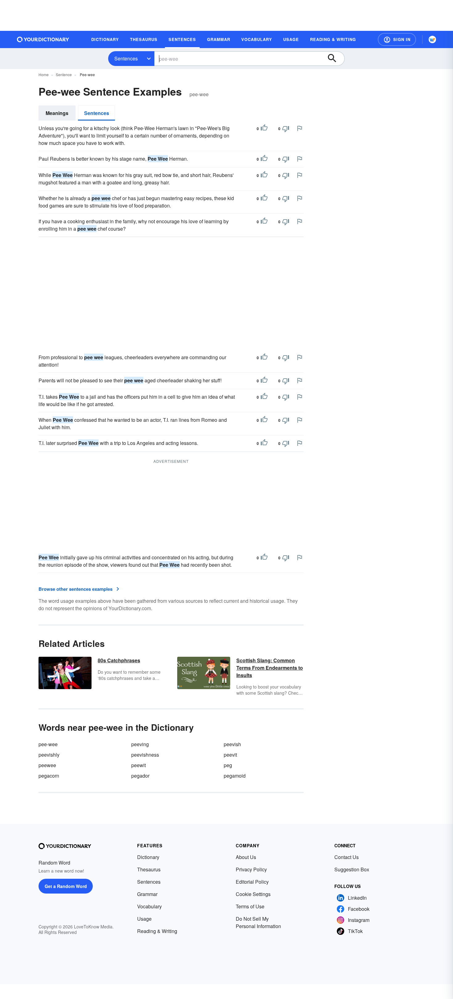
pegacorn (49, 775)
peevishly (49, 754)
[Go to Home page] (43, 39)
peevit (230, 754)
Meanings (57, 113)
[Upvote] (264, 129)
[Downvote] (285, 129)
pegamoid (235, 775)
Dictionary (148, 857)
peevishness (145, 754)
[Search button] (335, 58)
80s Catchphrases (119, 660)
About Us (246, 857)
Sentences (126, 58)
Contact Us (346, 857)
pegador (140, 775)
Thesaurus (149, 869)
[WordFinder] (432, 39)
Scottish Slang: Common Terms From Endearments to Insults (269, 668)
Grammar (147, 894)
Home (44, 74)
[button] (397, 39)
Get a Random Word (66, 886)
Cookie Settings (253, 894)
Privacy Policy (251, 869)
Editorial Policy (252, 881)
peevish (232, 744)
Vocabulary (149, 906)
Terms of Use (250, 906)
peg (228, 765)
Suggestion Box (351, 869)
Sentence (64, 74)
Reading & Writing (157, 931)
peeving (140, 744)
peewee (47, 765)
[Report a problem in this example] (299, 128)
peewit (138, 765)
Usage (144, 918)
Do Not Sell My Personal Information (258, 922)
